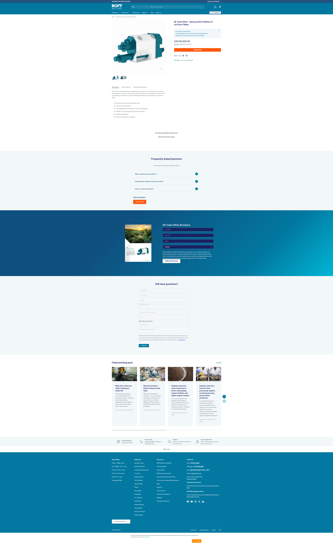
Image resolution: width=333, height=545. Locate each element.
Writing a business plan (164, 473)
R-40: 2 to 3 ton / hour (118, 470)
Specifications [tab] (126, 87)
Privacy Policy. (146, 537)
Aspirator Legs (138, 463)
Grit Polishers (138, 480)
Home (113, 16)
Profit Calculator (162, 466)
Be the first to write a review (166, 137)
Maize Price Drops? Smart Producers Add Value (151, 388)
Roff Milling (177, 60)
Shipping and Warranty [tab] (140, 87)
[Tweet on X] (179, 55)
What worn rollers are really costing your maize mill (123, 388)
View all (218, 362)
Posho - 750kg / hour (118, 463)
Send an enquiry (192, 479)
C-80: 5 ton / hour (117, 477)
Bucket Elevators (139, 466)
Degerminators (139, 477)
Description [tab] (115, 87)
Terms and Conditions (163, 494)
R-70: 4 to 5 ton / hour (118, 473)
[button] (220, 7)
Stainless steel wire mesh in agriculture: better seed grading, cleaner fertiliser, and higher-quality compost (180, 391)
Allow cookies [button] (196, 541)
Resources (125, 12)
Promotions (136, 12)
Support (144, 12)
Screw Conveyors (139, 511)
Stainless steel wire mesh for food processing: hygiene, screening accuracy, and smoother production (207, 392)
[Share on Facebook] (183, 55)
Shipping (176, 44)
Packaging (137, 494)
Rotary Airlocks (139, 504)
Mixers (136, 487)
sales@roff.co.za (196, 473)
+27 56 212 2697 (149, 441)
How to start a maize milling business (168, 480)
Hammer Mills (138, 484)
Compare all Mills (117, 480)
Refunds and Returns (163, 501)
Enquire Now (197, 50)
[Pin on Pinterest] (186, 55)
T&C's (220, 530)
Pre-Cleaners (138, 497)
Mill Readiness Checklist (164, 463)
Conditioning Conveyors (141, 470)
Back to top (166, 449)
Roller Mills (137, 501)
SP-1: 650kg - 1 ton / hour (119, 466)
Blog (152, 12)
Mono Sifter (137, 490)
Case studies (161, 470)
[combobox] (167, 7)
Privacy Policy (202, 258)
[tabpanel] (139, 104)
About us (158, 12)
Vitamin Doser (138, 515)
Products (114, 12)
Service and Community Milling (166, 477)
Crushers (137, 473)
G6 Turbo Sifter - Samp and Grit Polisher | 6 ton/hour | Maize (126, 16)
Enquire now (140, 202)
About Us (159, 487)
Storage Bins (138, 508)
